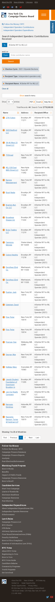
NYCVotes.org (40, 580)
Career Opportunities (28, 583)
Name (5, 113)
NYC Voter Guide (9, 560)
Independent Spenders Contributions (18, 27)
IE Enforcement (8, 514)
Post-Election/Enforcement (13, 461)
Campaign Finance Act (11, 522)
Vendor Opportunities (19, 586)
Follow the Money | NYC (14, 24)
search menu (27, 96)
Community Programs (11, 566)
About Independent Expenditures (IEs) (17, 508)
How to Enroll (7, 481)
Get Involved (7, 573)
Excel (38, 102)
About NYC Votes (9, 551)
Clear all (5, 89)
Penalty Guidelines (10, 537)
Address (24, 113)
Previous (13, 438)
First (5, 438)
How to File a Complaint (12, 540)
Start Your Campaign (10, 488)
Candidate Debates (9, 563)
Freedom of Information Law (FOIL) (17, 543)
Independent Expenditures (14, 505)
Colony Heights (12, 255)
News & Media (19, 2)
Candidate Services (10, 485)
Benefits (5, 472)
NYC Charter (7, 525)
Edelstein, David (12, 305)
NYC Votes (7, 548)
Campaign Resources (10, 498)
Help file (47, 102)
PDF (31, 102)
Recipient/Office (41, 113)
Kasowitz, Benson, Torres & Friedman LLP (12, 419)
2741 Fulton (10, 118)
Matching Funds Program (14, 465)
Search (11, 61)
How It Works (8, 469)
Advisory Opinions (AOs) (12, 531)
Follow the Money (10, 446)
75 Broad (9, 155)
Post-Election (7, 501)
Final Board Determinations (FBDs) (16, 534)
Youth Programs (8, 569)
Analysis (5, 458)
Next (30, 438)
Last (37, 438)
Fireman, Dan (11, 342)
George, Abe (11, 355)
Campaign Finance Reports (13, 455)
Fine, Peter (10, 317)
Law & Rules (7, 519)
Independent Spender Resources (15, 511)
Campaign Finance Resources (14, 478)
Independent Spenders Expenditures (18, 30)
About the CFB (7, 2)
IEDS (36, 2)
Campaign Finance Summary (14, 452)
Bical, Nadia (10, 192)
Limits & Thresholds (10, 492)
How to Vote (7, 557)
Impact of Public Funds (11, 475)
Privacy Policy (32, 586)
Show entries (11, 102)
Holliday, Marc (11, 367)
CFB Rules (6, 528)
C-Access (29, 2)
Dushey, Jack (11, 292)
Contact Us (15, 583)
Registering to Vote (10, 554)
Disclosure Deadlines (10, 495)
